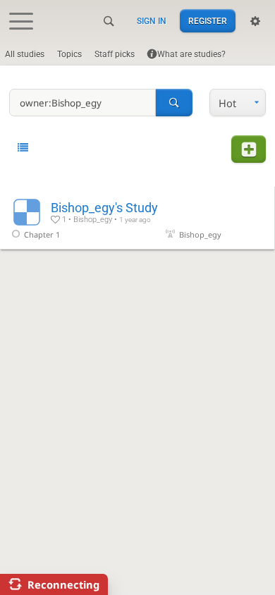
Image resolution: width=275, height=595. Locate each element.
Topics (69, 54)
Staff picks (114, 54)
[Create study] (248, 149)
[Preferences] (255, 21)
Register (207, 21)
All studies (24, 54)
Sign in (151, 21)
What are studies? (191, 54)
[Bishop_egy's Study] (137, 218)
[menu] (237, 102)
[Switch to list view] (23, 148)
